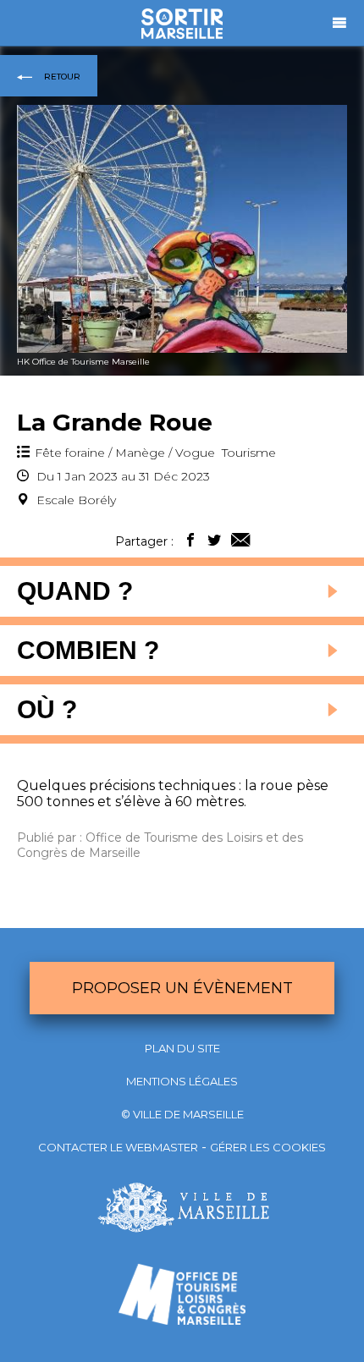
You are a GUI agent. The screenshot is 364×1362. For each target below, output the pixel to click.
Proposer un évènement (182, 988)
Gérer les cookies (268, 1147)
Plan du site (182, 1048)
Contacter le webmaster (118, 1147)
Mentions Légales (182, 1081)
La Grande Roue (114, 422)
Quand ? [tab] (75, 591)
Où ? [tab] (47, 709)
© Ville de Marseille (182, 1114)
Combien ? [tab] (88, 650)
